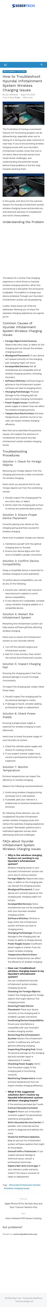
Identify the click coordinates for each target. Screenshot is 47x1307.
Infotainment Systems (14, 72)
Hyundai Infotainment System (25, 1185)
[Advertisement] (23, 36)
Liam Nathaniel (11, 95)
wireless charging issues (17, 1188)
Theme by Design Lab (24, 1301)
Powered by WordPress (32, 1298)
